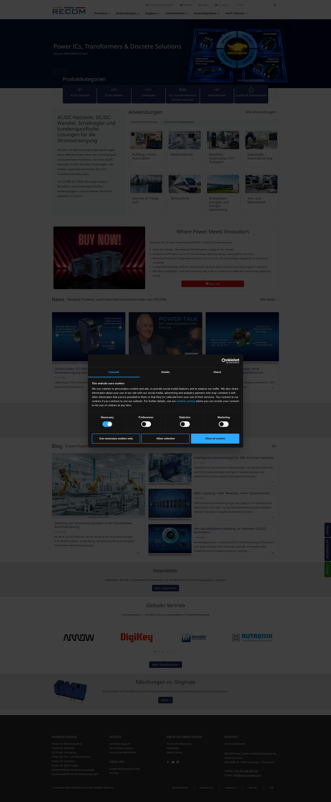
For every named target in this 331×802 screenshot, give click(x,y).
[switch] (146, 424)
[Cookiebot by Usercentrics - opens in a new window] (224, 360)
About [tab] (217, 372)
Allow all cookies (215, 438)
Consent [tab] (114, 372)
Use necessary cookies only (116, 438)
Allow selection (165, 438)
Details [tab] (165, 372)
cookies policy (186, 401)
